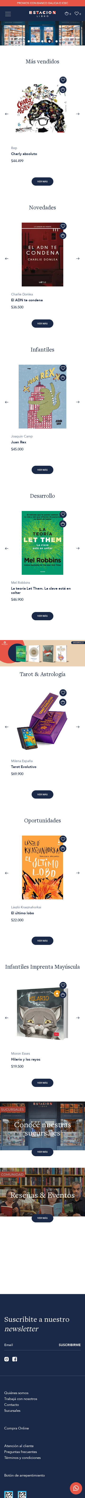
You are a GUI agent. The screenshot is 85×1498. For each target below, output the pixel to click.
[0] (66, 13)
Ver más (42, 181)
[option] (42, 33)
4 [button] (49, 41)
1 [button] (29, 41)
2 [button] (36, 41)
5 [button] (57, 41)
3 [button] (42, 41)
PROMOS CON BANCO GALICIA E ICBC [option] (42, 3)
